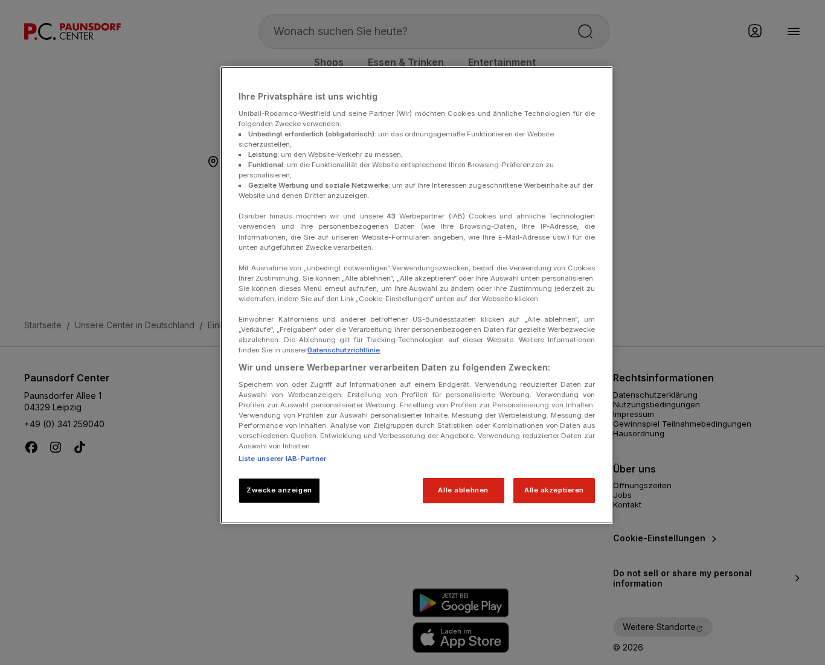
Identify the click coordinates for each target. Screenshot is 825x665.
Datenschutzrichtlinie (343, 350)
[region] (416, 295)
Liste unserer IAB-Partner (282, 458)
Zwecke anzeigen (279, 490)
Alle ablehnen (463, 490)
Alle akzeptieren (554, 490)
